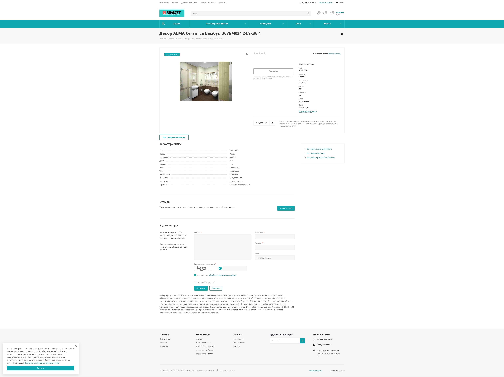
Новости (163, 342)
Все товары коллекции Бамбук (319, 149)
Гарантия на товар (204, 353)
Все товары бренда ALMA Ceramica (321, 157)
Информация (203, 334)
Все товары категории (316, 153)
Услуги (199, 339)
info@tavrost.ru (324, 345)
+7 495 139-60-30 (324, 339)
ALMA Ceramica (334, 54)
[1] (254, 53)
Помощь (237, 334)
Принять (40, 368)
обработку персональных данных (223, 275)
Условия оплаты (203, 342)
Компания (164, 334)
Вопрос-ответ (239, 342)
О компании (164, 339)
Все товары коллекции (174, 137)
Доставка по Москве (205, 346)
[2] (257, 53)
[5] (264, 53)
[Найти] (308, 13)
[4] (262, 53)
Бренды (236, 346)
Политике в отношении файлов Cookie (41, 363)
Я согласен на (217, 275)
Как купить (238, 339)
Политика (163, 346)
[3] (259, 53)
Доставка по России (205, 350)
